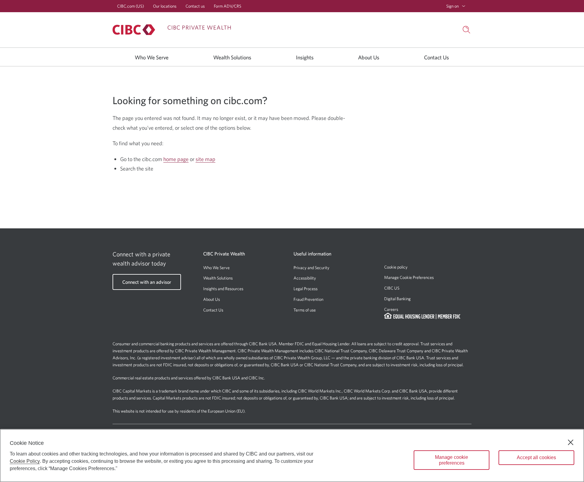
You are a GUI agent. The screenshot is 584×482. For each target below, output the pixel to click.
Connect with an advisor (146, 282)
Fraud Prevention (308, 299)
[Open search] (466, 30)
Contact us (195, 6)
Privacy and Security (311, 267)
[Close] (570, 442)
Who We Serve (216, 267)
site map (205, 159)
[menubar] (455, 6)
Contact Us (213, 310)
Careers (391, 309)
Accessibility (305, 278)
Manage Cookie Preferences (409, 277)
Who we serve (152, 57)
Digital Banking (397, 298)
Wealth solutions (232, 57)
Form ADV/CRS (227, 6)
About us (368, 57)
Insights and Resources (223, 288)
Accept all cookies (536, 457)
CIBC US (391, 288)
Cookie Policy (25, 461)
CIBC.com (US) (130, 6)
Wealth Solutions (218, 278)
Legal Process (306, 288)
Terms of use (305, 310)
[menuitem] (455, 6)
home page (176, 159)
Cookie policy (396, 267)
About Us (211, 299)
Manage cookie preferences (451, 460)
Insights (305, 57)
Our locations (164, 6)
